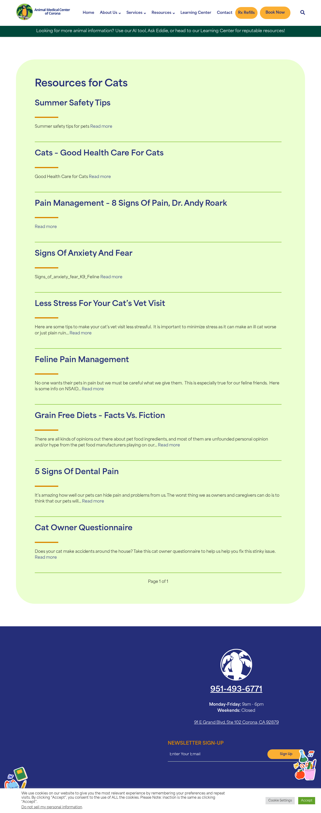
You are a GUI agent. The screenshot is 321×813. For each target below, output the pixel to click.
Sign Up (286, 754)
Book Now (275, 13)
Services (134, 13)
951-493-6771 (236, 689)
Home (88, 13)
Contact (224, 13)
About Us (108, 13)
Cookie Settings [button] (280, 800)
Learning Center (195, 13)
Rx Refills (246, 13)
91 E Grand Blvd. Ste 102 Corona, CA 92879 (236, 723)
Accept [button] (306, 800)
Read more (101, 127)
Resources (161, 13)
